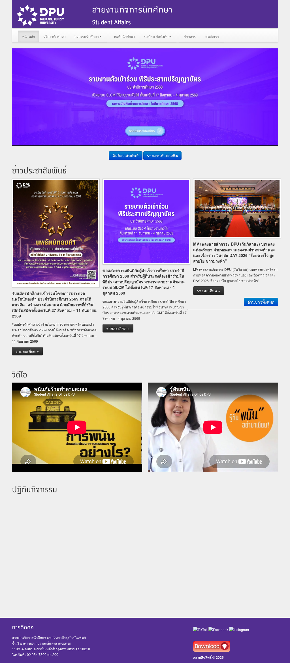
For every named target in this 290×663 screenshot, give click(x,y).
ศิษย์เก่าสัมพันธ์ (125, 155)
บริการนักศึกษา (54, 36)
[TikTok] (200, 628)
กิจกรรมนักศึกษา (86, 36)
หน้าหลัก (28, 36)
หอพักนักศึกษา (124, 36)
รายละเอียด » (27, 351)
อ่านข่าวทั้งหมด (261, 302)
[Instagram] (239, 628)
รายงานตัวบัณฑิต (162, 155)
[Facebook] (218, 628)
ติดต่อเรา (212, 36)
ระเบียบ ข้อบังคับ (156, 36)
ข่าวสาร (190, 36)
